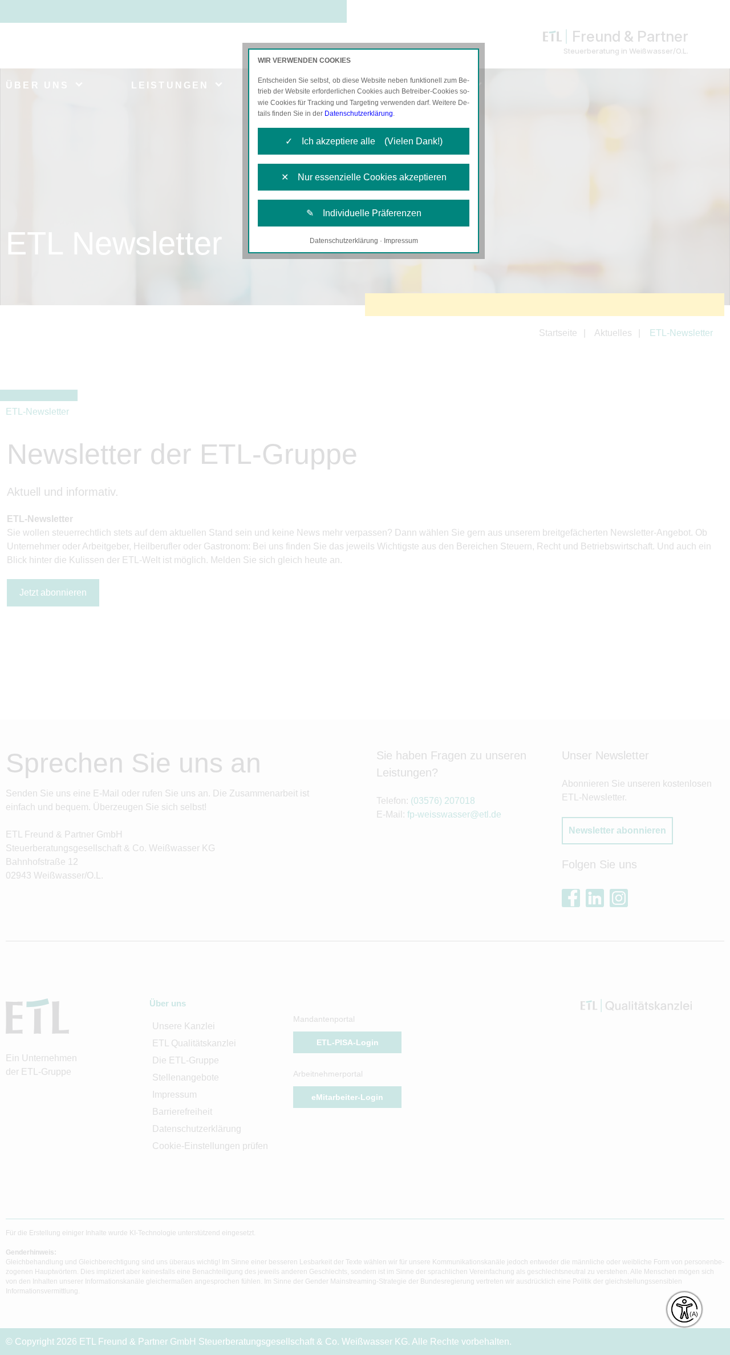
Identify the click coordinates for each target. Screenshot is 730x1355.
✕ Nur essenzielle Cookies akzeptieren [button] (364, 177)
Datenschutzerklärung (359, 114)
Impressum (401, 241)
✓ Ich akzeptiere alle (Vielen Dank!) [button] (364, 141)
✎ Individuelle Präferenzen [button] (363, 213)
